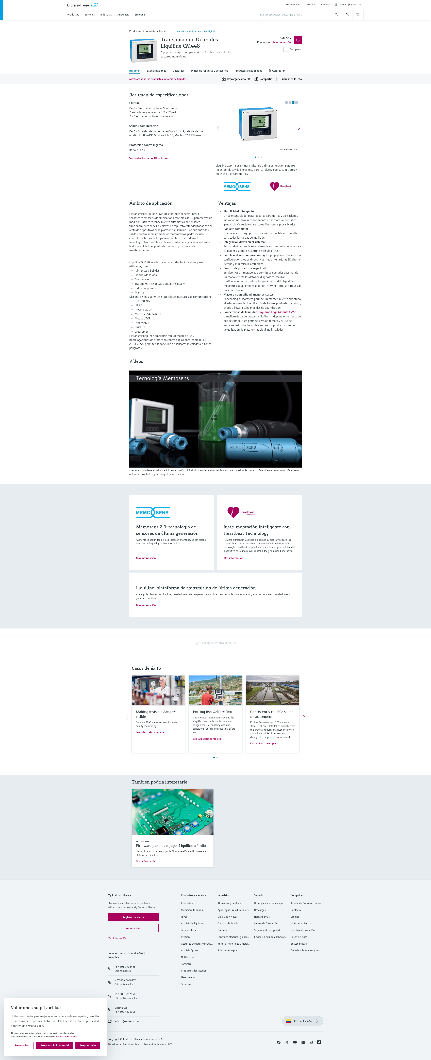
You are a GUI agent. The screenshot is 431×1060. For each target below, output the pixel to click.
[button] (133, 917)
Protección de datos (155, 1044)
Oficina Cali (120, 1007)
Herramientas (293, 4)
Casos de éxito (299, 937)
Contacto (325, 4)
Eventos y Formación (303, 930)
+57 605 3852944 (125, 994)
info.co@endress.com (126, 1021)
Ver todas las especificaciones (148, 158)
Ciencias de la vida (228, 923)
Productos (135, 31)
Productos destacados (193, 970)
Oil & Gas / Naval (227, 916)
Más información (146, 558)
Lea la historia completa (150, 732)
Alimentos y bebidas (229, 903)
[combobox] (349, 4)
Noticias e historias (302, 923)
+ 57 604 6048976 (125, 980)
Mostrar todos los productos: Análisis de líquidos (158, 79)
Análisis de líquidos (157, 31)
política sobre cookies (66, 1036)
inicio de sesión (281, 42)
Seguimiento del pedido (267, 930)
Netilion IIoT (188, 957)
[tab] (136, 71)
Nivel (184, 916)
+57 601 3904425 (125, 966)
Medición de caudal (192, 910)
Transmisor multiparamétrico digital (194, 31)
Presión (185, 937)
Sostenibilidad (299, 943)
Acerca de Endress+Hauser (306, 903)
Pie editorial (115, 1044)
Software (186, 963)
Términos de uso (132, 1044)
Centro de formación (266, 923)
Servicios (186, 984)
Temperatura (188, 930)
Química (222, 930)
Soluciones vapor (227, 950)
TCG (170, 1044)
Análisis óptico (189, 950)
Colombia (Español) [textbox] (348, 4)
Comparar (296, 49)
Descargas (311, 4)
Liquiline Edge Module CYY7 (277, 312)
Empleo (295, 916)
